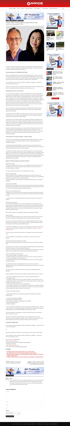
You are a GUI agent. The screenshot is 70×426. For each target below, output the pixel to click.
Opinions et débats (29, 8)
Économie (22, 8)
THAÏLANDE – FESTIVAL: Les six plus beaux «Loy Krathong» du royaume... (58, 94)
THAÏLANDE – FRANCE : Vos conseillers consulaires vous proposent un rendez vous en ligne (22, 22)
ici (17, 313)
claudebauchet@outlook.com (13, 341)
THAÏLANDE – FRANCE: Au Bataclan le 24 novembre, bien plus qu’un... (58, 88)
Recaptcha (7, 410)
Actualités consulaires (13, 20)
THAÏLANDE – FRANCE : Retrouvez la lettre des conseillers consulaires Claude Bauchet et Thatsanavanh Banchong (25, 356)
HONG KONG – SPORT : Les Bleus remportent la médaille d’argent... (58, 73)
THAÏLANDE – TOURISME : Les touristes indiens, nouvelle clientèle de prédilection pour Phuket (13, 362)
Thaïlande (14, 8)
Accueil (10, 8)
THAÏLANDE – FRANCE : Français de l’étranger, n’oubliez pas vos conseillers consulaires (20, 351)
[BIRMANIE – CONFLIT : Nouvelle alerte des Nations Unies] (49, 84)
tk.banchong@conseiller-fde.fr (13, 345)
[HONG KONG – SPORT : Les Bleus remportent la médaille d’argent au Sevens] (49, 73)
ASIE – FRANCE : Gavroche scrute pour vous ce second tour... (57, 78)
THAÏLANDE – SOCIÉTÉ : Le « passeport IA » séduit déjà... (50, 49)
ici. (18, 83)
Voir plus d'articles (55, 98)
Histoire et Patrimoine (53, 8)
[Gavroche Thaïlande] (35, 3)
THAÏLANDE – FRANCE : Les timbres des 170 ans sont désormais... (59, 38)
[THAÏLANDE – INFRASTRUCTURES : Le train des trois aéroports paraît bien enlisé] (50, 33)
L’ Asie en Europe (45, 8)
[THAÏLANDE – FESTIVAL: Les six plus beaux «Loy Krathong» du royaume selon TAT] (49, 94)
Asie (18, 8)
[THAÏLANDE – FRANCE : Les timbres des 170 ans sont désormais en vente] (60, 33)
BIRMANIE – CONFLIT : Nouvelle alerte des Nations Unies (58, 83)
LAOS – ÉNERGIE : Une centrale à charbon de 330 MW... (60, 49)
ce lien (21, 282)
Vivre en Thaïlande (37, 8)
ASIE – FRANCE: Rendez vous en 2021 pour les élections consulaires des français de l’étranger (22, 353)
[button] (63, 8)
